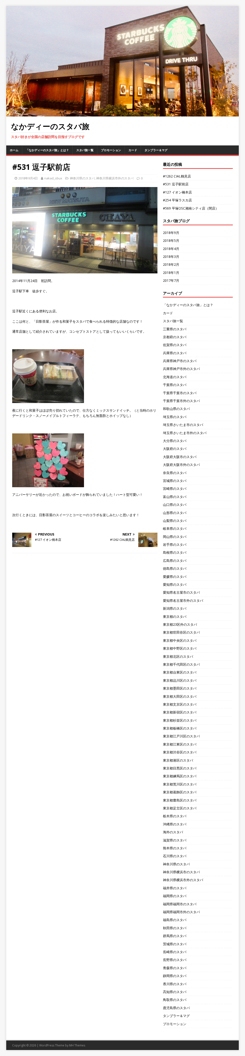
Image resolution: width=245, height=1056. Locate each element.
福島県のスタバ (174, 920)
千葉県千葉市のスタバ (179, 393)
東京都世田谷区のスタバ (181, 632)
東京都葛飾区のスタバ (179, 792)
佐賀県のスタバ (174, 345)
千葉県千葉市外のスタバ (181, 400)
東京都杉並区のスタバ (179, 720)
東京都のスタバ (174, 616)
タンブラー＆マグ (156, 150)
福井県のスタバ (174, 888)
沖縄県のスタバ (174, 824)
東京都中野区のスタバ (179, 648)
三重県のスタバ (174, 329)
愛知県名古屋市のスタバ (181, 592)
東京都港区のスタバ (178, 760)
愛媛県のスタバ (174, 576)
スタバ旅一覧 (85, 150)
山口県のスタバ (174, 504)
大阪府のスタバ (174, 448)
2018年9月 (171, 232)
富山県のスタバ (174, 496)
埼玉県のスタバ (174, 417)
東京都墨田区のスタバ (179, 688)
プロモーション (111, 150)
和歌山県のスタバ (176, 408)
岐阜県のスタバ (174, 528)
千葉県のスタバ (174, 384)
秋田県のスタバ (174, 928)
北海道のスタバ (174, 377)
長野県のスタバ (174, 959)
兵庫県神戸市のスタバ (179, 361)
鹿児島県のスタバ (176, 1008)
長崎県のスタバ (174, 952)
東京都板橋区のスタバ (179, 728)
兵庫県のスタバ (174, 353)
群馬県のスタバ (174, 936)
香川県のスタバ (174, 984)
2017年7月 (171, 280)
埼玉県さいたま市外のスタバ (184, 433)
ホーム (14, 150)
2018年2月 (171, 264)
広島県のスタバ (174, 560)
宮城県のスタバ (174, 480)
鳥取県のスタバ (174, 999)
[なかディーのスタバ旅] (122, 113)
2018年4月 (171, 248)
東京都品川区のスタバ (179, 680)
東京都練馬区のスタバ (179, 776)
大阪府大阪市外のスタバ (181, 464)
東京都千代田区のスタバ (181, 664)
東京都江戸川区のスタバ (181, 736)
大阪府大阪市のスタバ (179, 456)
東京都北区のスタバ (178, 656)
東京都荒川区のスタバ (179, 784)
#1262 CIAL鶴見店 (177, 176)
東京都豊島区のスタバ (179, 800)
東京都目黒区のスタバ (179, 768)
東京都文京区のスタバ (179, 704)
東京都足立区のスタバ (179, 808)
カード (132, 150)
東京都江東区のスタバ (179, 744)
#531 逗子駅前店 (176, 184)
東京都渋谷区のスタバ (179, 752)
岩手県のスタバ (174, 544)
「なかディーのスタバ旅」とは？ (47, 150)
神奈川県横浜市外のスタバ (115, 178)
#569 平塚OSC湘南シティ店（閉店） (191, 208)
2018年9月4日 (28, 178)
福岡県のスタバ (174, 896)
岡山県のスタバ (174, 536)
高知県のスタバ (174, 992)
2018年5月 (171, 240)
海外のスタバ (173, 832)
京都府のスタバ (174, 337)
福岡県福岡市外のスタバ (181, 912)
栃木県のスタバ (174, 816)
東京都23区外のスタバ (180, 624)
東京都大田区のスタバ (179, 696)
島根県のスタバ (174, 552)
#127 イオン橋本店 (177, 192)
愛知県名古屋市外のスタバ (183, 600)
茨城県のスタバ (174, 944)
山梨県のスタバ (174, 520)
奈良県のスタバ (174, 472)
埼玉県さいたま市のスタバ (183, 424)
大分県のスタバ (174, 440)
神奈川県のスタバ (82, 178)
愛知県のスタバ (174, 584)
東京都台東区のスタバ (179, 672)
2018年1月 (171, 272)
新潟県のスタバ (174, 608)
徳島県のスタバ (174, 568)
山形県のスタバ (174, 512)
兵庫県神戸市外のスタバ (181, 368)
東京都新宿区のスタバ (179, 712)
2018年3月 (171, 256)
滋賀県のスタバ (174, 840)
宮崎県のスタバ (174, 488)
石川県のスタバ (174, 856)
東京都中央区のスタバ (179, 640)
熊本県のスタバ (174, 848)
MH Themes (77, 1045)
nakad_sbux (53, 178)
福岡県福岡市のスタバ (179, 904)
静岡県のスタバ (174, 975)
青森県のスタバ (174, 968)
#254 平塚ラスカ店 (177, 200)
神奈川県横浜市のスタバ (181, 872)
